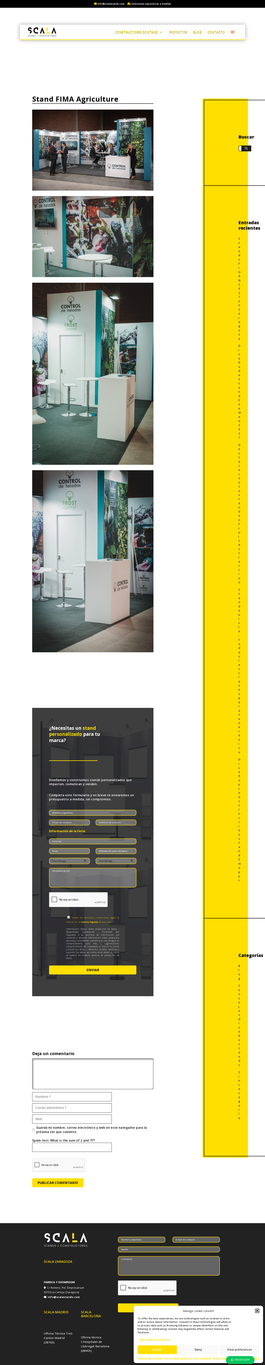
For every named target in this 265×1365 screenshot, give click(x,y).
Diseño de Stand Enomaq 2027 (239, 391)
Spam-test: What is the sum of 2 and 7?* (63, 1140)
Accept (157, 1349)
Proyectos (178, 32)
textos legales (89, 922)
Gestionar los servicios (154, 1339)
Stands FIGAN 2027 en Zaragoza (239, 288)
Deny (198, 1349)
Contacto (216, 32)
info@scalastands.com (111, 3)
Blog (197, 32)
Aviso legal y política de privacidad (188, 1358)
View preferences (239, 1349)
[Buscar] (246, 148)
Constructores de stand (136, 32)
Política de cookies (150, 1358)
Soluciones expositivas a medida (151, 3)
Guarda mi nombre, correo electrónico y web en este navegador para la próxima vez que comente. (91, 1130)
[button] (257, 1311)
